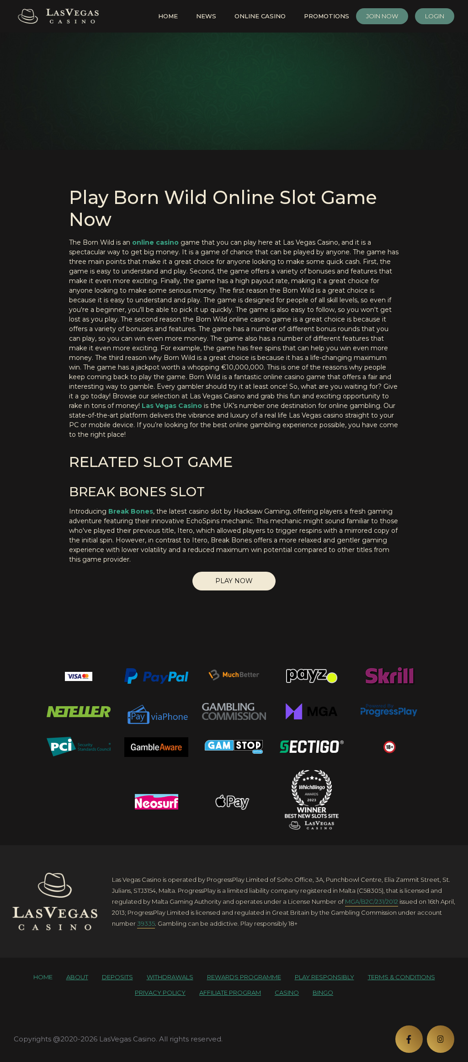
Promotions (326, 16)
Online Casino (260, 16)
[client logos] (78, 675)
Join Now (382, 16)
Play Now (234, 581)
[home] (55, 901)
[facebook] (409, 1039)
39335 (146, 923)
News (206, 16)
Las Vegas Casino (172, 406)
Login (434, 16)
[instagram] (440, 1039)
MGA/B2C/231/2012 (371, 901)
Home (168, 16)
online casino (155, 242)
